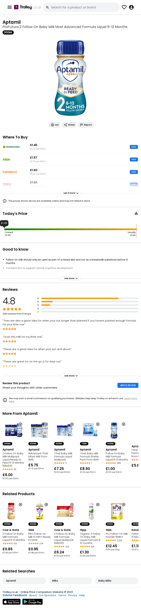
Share (71, 124)
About (33, 595)
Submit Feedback (15, 595)
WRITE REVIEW (128, 385)
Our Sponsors (47, 595)
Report (88, 124)
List (57, 124)
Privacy (72, 595)
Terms (62, 595)
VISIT (133, 146)
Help (82, 595)
